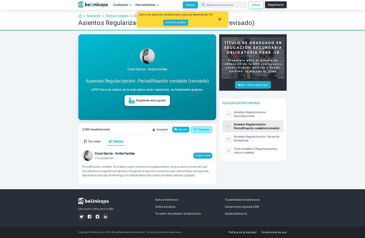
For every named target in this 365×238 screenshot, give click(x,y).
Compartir (162, 129)
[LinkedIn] (105, 216)
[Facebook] (89, 216)
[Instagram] (97, 216)
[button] (252, 114)
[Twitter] (81, 216)
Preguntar (203, 129)
